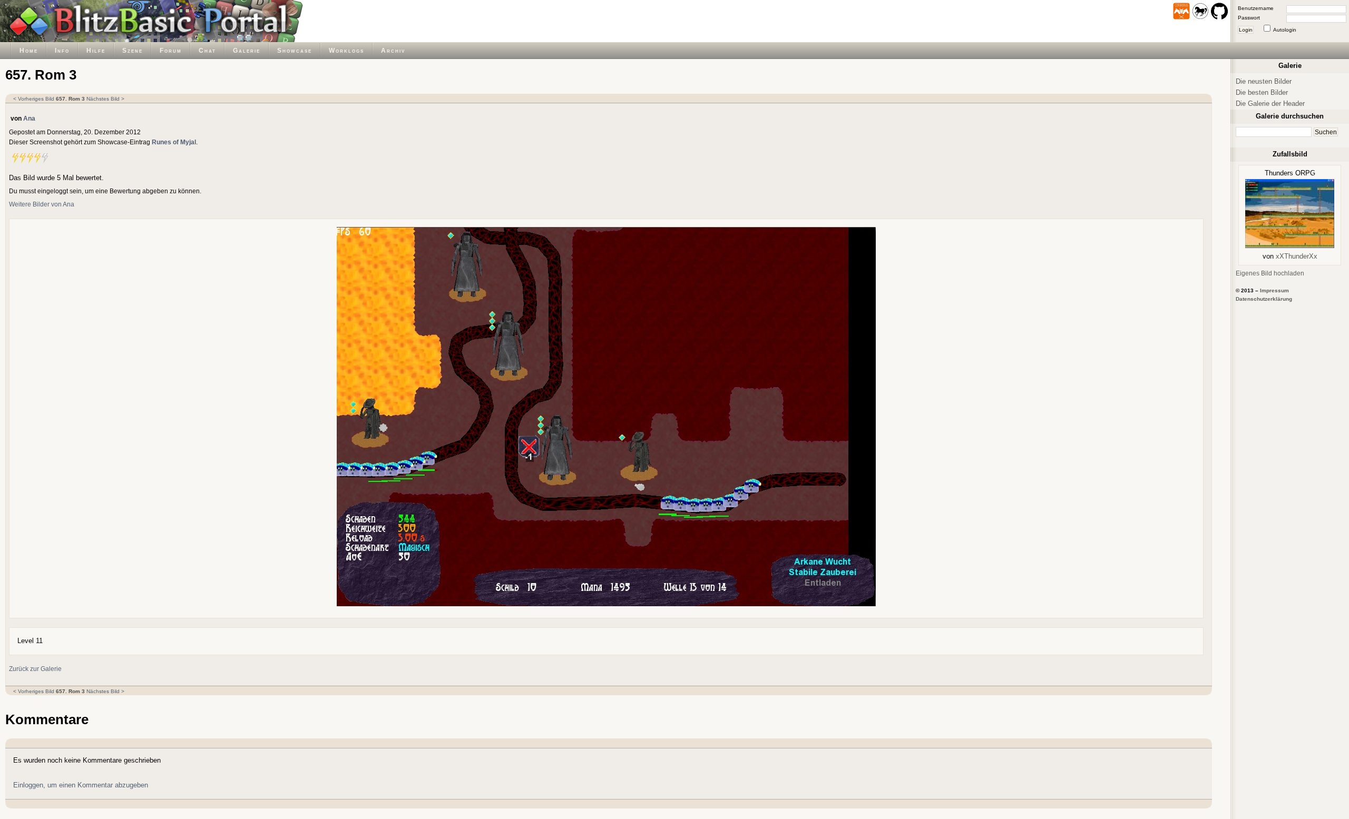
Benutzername (1256, 8)
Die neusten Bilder (1264, 81)
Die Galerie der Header (1270, 103)
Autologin (1284, 30)
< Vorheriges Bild (33, 99)
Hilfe (95, 50)
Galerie (246, 50)
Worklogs (346, 50)
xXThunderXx (1296, 256)
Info (62, 50)
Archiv (393, 50)
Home (28, 50)
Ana (29, 118)
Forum (171, 50)
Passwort (1249, 18)
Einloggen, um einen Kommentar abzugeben (80, 785)
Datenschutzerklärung (1264, 299)
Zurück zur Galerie (35, 668)
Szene (132, 50)
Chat (207, 50)
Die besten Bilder (1262, 92)
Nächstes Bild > (105, 99)
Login (1246, 30)
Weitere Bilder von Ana (41, 204)
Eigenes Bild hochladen (1270, 273)
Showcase (294, 50)
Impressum (1274, 290)
